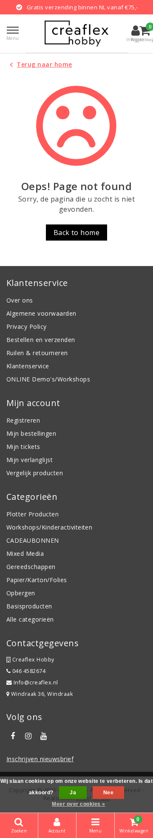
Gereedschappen (31, 567)
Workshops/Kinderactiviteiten (49, 527)
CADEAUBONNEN (32, 540)
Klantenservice (27, 366)
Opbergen (20, 593)
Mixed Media (25, 553)
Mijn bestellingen (31, 433)
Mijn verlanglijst (29, 460)
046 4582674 (28, 671)
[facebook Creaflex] (12, 736)
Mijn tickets (23, 447)
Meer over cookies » (78, 804)
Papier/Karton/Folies (36, 580)
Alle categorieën (30, 619)
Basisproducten (29, 606)
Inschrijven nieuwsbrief (40, 759)
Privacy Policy (26, 326)
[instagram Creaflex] (28, 736)
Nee (108, 793)
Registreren (23, 420)
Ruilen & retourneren (37, 353)
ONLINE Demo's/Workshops (48, 379)
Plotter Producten (32, 514)
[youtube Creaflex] (43, 736)
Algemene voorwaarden (41, 313)
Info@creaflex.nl (36, 682)
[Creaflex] (76, 33)
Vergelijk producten (34, 473)
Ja (73, 793)
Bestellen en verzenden (40, 340)
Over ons (19, 300)
